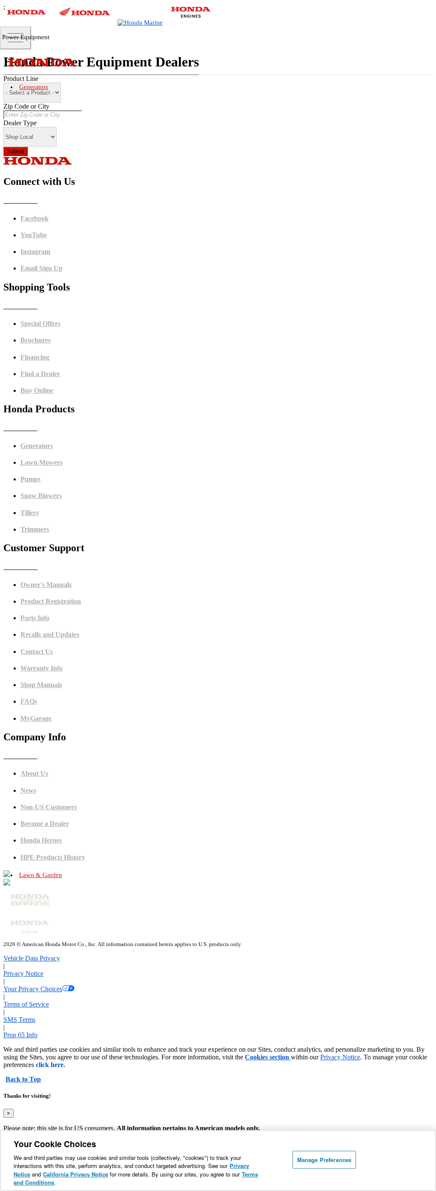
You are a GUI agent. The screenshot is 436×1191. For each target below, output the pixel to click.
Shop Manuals (50, 816)
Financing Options (55, 658)
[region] (218, 1160)
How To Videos (51, 599)
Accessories (47, 539)
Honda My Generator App (63, 549)
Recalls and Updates (57, 835)
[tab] (226, 895)
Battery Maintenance (58, 747)
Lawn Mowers (226, 895)
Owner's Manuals (53, 708)
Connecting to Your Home (64, 510)
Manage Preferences (324, 1160)
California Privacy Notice (75, 1174)
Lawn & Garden (40, 875)
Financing (45, 865)
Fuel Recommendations (61, 737)
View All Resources (56, 668)
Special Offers (50, 648)
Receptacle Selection (58, 757)
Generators (33, 86)
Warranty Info (50, 826)
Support (43, 845)
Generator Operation (57, 727)
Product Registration (58, 796)
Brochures (45, 639)
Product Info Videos (57, 589)
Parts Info (45, 806)
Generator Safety (53, 717)
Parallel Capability (55, 529)
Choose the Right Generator (66, 500)
